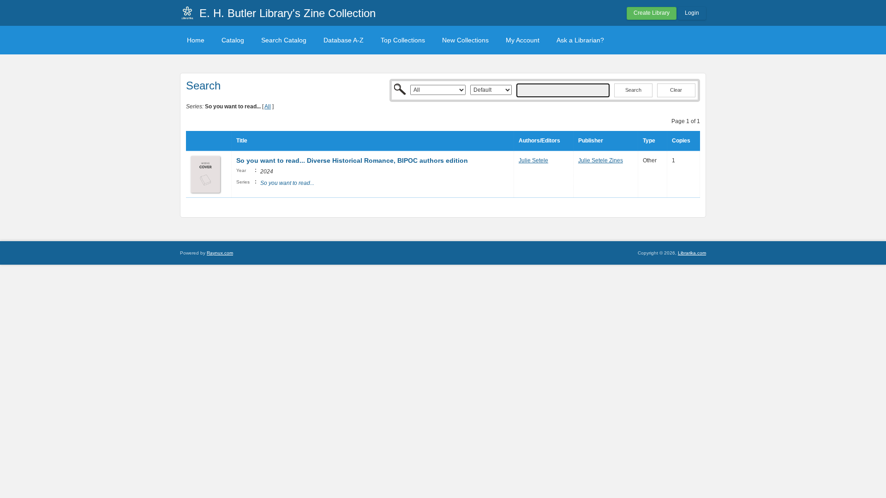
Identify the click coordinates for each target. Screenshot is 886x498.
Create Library (652, 13)
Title (241, 140)
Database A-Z (343, 40)
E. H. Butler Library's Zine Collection (287, 13)
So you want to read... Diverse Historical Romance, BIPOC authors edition (352, 160)
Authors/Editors (539, 140)
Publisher (590, 140)
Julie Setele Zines (600, 160)
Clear (676, 90)
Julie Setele (533, 160)
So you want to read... (287, 183)
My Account (522, 40)
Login (692, 13)
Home (195, 40)
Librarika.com (692, 252)
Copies (681, 140)
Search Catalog (283, 40)
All (267, 106)
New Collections (465, 40)
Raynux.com (220, 252)
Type (649, 140)
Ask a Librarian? (580, 40)
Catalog (233, 40)
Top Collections (403, 40)
